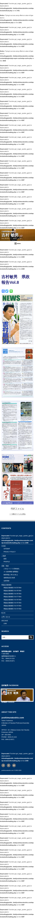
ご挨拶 (3, 556)
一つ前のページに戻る (17, 514)
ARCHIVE (4, 620)
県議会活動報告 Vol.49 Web (12, 590)
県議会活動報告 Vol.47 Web (12, 596)
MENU (19, 243)
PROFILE (7, 561)
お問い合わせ (5, 617)
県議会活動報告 (6, 585)
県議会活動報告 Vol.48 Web (12, 593)
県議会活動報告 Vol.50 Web (12, 587)
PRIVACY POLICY (10, 552)
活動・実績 (5, 566)
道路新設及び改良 (9, 577)
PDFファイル (17, 508)
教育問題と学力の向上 (11, 574)
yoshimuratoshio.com (7, 770)
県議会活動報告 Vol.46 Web (12, 599)
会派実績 (6, 581)
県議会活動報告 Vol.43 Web (12, 609)
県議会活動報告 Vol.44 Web (12, 605)
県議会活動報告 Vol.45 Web (12, 603)
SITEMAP (7, 549)
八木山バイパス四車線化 (11, 568)
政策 (5, 558)
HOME (3, 546)
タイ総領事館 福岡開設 (11, 571)
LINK (5, 623)
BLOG (3, 613)
